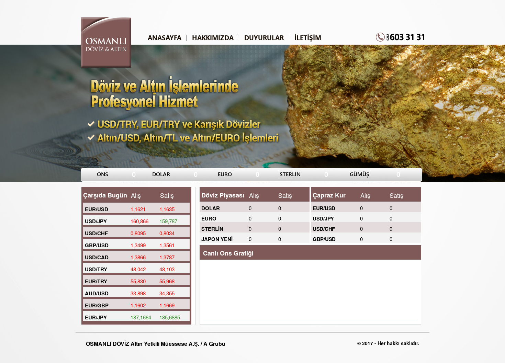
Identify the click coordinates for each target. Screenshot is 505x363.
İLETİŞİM (307, 38)
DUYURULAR (264, 38)
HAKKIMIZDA (213, 38)
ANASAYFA (164, 38)
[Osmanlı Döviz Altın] (106, 66)
